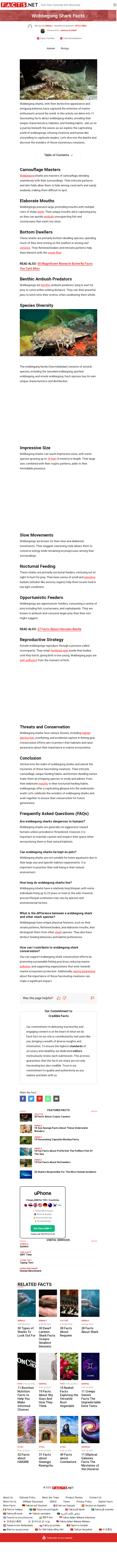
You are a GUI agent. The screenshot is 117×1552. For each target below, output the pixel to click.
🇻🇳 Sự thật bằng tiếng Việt (49, 1529)
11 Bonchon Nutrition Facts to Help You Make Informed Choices (26, 1398)
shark (58, 932)
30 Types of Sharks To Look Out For (26, 1331)
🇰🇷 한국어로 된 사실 (39, 1521)
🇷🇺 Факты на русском (15, 1529)
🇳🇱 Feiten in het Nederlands (18, 1525)
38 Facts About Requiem (66, 1331)
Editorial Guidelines (72, 38)
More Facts (9, 1505)
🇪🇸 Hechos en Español (94, 1505)
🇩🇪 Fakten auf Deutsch (34, 1505)
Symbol (24, 1246)
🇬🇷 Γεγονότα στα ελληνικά (17, 1517)
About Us (8, 1497)
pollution (25, 966)
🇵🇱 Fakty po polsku (49, 1525)
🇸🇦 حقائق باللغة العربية (68, 1513)
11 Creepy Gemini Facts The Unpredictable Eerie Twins (91, 1399)
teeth (40, 211)
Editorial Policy (27, 1497)
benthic (45, 285)
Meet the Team (50, 1497)
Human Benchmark (30, 1270)
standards (76, 1046)
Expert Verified (47, 38)
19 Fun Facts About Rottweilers (52, 1162)
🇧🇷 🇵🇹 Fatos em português (43, 1509)
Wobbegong (27, 175)
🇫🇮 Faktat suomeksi (39, 1513)
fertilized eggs (59, 650)
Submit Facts (105, 1501)
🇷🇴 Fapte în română (77, 1525)
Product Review (74, 1497)
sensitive (89, 577)
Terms (66, 1501)
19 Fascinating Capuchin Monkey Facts (56, 1139)
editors (77, 1051)
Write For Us (9, 1501)
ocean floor (54, 252)
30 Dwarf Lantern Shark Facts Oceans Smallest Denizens (47, 1337)
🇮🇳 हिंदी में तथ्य (46, 1517)
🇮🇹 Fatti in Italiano (13, 1509)
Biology (65, 48)
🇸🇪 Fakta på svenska (102, 1509)
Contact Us (95, 1497)
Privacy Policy (84, 1501)
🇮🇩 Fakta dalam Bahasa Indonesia (77, 1517)
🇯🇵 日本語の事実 (12, 1521)
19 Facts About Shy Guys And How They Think (46, 1399)
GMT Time (26, 1254)
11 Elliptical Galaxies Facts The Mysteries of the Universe (90, 1462)
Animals (51, 48)
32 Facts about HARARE (24, 1458)
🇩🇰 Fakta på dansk (75, 1509)
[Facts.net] (19, 4)
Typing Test (26, 1262)
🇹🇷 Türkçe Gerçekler (81, 1529)
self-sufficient (28, 660)
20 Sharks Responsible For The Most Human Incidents (65, 1171)
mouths (43, 783)
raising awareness (84, 971)
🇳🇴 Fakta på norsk (12, 1513)
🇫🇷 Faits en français (64, 1505)
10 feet (51, 458)
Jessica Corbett (68, 30)
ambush (49, 216)
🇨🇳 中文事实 (105, 1529)
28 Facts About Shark (89, 1330)
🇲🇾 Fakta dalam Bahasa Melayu (73, 1521)
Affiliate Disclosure (33, 1501)
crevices (25, 247)
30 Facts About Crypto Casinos (52, 1116)
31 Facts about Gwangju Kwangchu (46, 1460)
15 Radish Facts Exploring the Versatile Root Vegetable (69, 1397)
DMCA (53, 1501)
